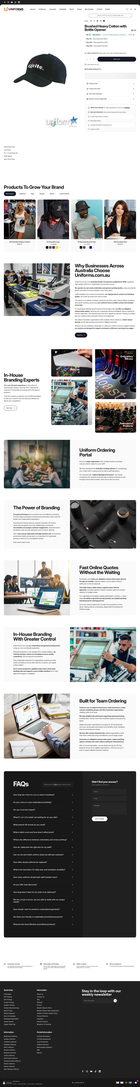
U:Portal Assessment (44, 1039)
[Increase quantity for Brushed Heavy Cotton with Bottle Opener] (94, 59)
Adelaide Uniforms (10, 1044)
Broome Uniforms (9, 1050)
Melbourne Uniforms (10, 1036)
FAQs (55, 784)
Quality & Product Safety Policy (47, 1013)
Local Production (42, 1042)
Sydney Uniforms (9, 1039)
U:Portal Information (43, 1036)
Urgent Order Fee (9, 1024)
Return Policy (8, 1010)
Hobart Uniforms (9, 1063)
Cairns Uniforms (9, 1055)
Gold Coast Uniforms (11, 1058)
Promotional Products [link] (126, 424)
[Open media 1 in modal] (41, 71)
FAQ (38, 999)
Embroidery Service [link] (126, 357)
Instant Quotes (9, 1021)
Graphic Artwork (9, 1005)
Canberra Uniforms (10, 1042)
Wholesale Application (11, 1019)
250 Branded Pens (120, 242)
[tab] (10, 193)
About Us (40, 994)
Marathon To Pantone (44, 1024)
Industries (40, 1019)
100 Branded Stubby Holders (19, 242)
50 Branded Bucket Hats (87, 242)
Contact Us (40, 997)
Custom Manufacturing (11, 1008)
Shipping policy (39, 1083)
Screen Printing (9, 1002)
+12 (60, 247)
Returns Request (9, 1013)
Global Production (43, 1044)
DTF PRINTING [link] (75, 370)
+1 (93, 247)
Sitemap (39, 1002)
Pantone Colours (42, 1021)
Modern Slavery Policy (44, 1008)
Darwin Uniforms (9, 1066)
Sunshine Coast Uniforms (12, 1061)
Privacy (39, 1005)
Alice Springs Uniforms (11, 1069)
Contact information (22, 1083)
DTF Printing (8, 997)
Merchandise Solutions (44, 1047)
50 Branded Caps (53, 242)
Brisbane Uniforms (10, 1053)
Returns (39, 1053)
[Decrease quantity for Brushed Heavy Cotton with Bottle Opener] (86, 59)
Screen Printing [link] (58, 419)
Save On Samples (10, 1016)
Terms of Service (42, 1016)
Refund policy (14, 1083)
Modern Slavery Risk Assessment (48, 1010)
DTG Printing (8, 999)
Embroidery (7, 994)
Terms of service (31, 1083)
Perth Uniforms (9, 1047)
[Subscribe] (115, 1000)
